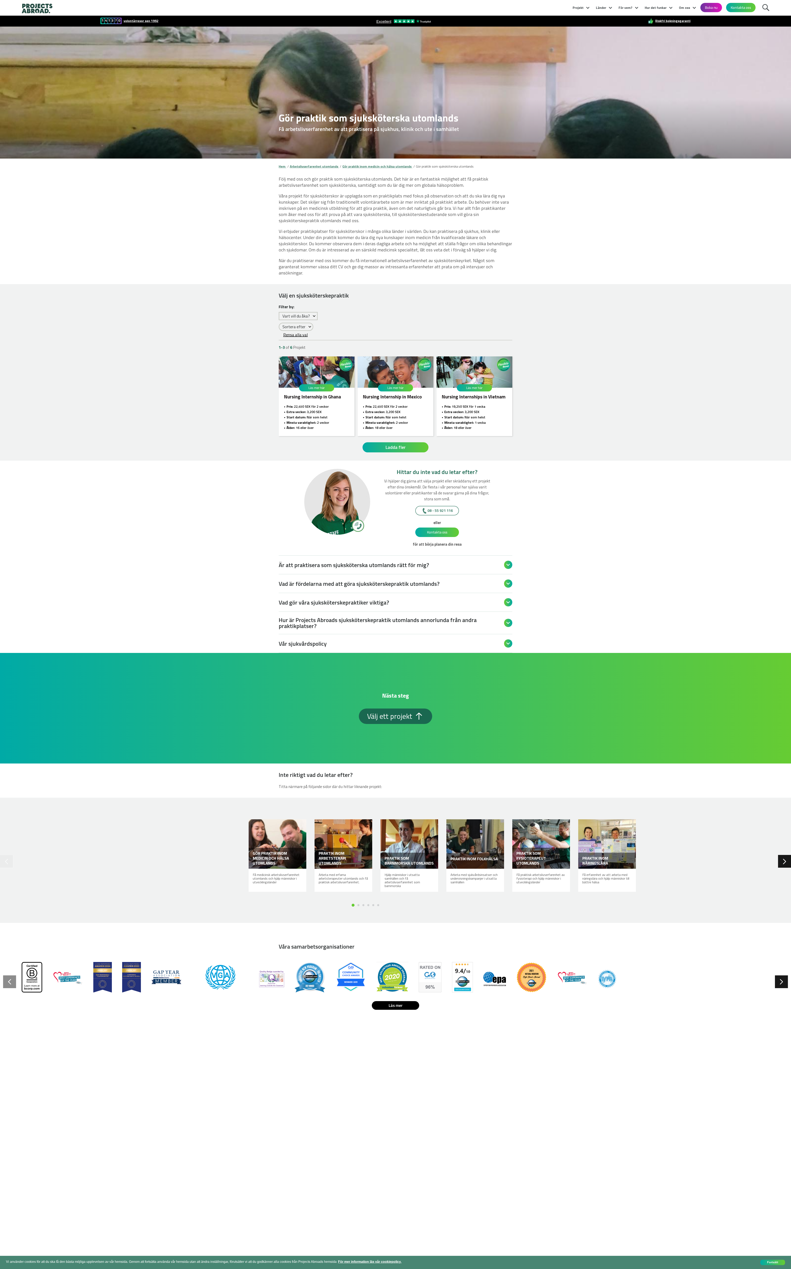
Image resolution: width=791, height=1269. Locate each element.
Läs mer (395, 1005)
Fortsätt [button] (772, 1262)
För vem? (625, 7)
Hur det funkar (656, 7)
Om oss (684, 7)
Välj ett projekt (390, 716)
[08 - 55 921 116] (358, 525)
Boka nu (711, 7)
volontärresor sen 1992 (141, 21)
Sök (765, 7)
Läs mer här (316, 387)
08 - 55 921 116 (440, 510)
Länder (601, 7)
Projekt (578, 7)
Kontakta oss (741, 7)
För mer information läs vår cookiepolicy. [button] (369, 1261)
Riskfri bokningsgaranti (672, 21)
